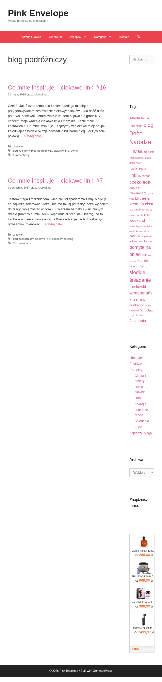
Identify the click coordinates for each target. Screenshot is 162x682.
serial (74, 150)
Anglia (134, 118)
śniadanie (137, 321)
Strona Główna (31, 37)
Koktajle (140, 404)
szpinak (140, 266)
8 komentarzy (20, 155)
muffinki (141, 215)
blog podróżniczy (41, 150)
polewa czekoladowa (140, 241)
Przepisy (75, 37)
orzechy (134, 226)
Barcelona (135, 125)
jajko (138, 198)
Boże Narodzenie (140, 142)
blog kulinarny (21, 150)
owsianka (133, 231)
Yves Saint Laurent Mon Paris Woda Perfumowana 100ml (144, 602)
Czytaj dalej (33, 136)
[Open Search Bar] (138, 37)
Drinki (139, 398)
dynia (150, 193)
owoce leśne (146, 226)
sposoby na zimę (62, 238)
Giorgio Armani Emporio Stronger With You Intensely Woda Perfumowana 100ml (144, 550)
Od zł (144, 555)
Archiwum (55, 37)
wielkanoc (136, 305)
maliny (132, 215)
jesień (146, 198)
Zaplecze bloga (140, 433)
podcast (148, 236)
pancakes (144, 231)
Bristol (142, 151)
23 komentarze (21, 243)
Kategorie (100, 37)
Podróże (135, 364)
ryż (149, 255)
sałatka (135, 260)
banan (145, 118)
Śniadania (142, 421)
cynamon (144, 175)
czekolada (139, 182)
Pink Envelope (38, 13)
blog (148, 125)
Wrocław (146, 310)
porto (144, 255)
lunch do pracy (143, 209)
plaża (140, 236)
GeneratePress (103, 670)
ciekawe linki (61, 150)
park (132, 236)
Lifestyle (17, 146)
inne (131, 198)
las (131, 209)
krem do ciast (141, 204)
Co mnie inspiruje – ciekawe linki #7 (55, 180)
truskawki (137, 287)
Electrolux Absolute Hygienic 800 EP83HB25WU (144, 628)
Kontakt (124, 37)
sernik (132, 266)
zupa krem (136, 315)
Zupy (138, 427)
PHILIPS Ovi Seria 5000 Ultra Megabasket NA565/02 (144, 576)
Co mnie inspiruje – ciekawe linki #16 (57, 87)
